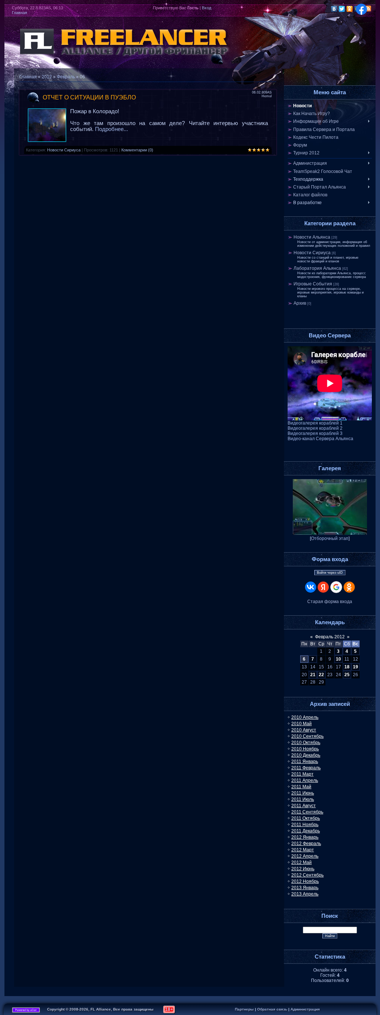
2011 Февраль (306, 767)
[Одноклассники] (350, 9)
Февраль (66, 76)
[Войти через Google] (336, 587)
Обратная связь (272, 1009)
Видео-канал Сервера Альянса (320, 438)
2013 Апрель (304, 894)
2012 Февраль (306, 843)
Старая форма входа (329, 601)
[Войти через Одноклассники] (349, 587)
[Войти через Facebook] (361, 9)
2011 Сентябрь (307, 812)
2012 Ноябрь (305, 881)
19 (355, 666)
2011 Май (301, 786)
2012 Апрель (304, 856)
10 (338, 659)
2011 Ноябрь (304, 824)
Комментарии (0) (137, 150)
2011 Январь (304, 761)
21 (312, 674)
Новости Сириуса (64, 150)
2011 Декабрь (305, 831)
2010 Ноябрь (305, 749)
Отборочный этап (329, 538)
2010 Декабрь (305, 755)
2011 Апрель (304, 780)
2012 (47, 76)
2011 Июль (302, 799)
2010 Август (303, 730)
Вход (206, 8)
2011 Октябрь (305, 818)
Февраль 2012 (330, 636)
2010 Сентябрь (307, 736)
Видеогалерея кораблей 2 (315, 428)
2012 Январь (304, 837)
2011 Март (302, 774)
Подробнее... (111, 129)
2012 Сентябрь (307, 875)
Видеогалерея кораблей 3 (315, 433)
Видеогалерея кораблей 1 (315, 423)
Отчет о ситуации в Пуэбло (89, 97)
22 (321, 674)
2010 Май (301, 723)
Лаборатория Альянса (317, 268)
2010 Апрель (304, 717)
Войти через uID (330, 572)
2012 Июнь (302, 868)
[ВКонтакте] (334, 9)
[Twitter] (342, 9)
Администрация (305, 1009)
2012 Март (302, 849)
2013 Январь (304, 887)
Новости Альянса (312, 237)
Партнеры (244, 1009)
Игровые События (313, 284)
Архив (300, 303)
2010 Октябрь (305, 742)
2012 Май (301, 862)
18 (347, 666)
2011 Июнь (302, 793)
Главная (19, 12)
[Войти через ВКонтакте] (310, 587)
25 (347, 674)
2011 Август (303, 805)
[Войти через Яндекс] (323, 587)
